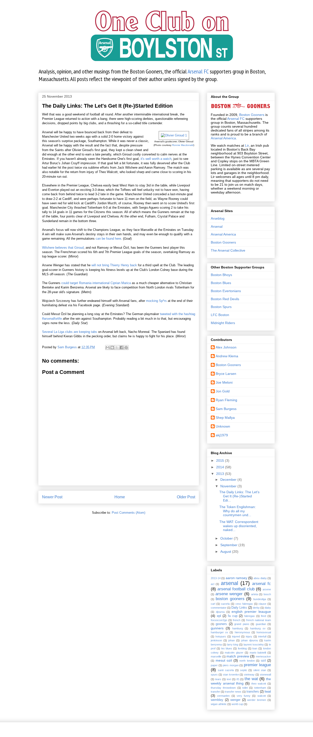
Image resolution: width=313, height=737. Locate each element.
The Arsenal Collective (228, 250)
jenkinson (216, 640)
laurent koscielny (254, 644)
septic (243, 670)
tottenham (260, 687)
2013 (220, 474)
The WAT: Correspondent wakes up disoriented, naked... (238, 526)
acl (212, 584)
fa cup (232, 616)
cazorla (225, 603)
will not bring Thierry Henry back (114, 265)
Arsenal (217, 226)
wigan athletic (219, 704)
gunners (217, 628)
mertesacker (263, 656)
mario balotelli (258, 652)
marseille (216, 656)
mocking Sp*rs (156, 301)
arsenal (229, 583)
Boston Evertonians (226, 291)
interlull (262, 636)
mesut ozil (224, 660)
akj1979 (222, 435)
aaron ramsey (236, 578)
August (226, 551)
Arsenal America (223, 234)
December (228, 479)
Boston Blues (221, 283)
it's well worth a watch (156, 159)
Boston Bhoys (221, 275)
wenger (235, 700)
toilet (245, 687)
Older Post (186, 497)
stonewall (265, 674)
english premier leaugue (251, 612)
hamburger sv (219, 632)
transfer (215, 691)
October (227, 538)
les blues (226, 648)
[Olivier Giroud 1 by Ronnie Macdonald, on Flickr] (174, 135)
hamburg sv (258, 628)
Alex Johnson (226, 347)
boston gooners (230, 598)
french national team (258, 620)
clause (262, 603)
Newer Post (52, 497)
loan (254, 648)
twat (268, 691)
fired (263, 615)
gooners (221, 624)
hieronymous (242, 632)
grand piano (241, 624)
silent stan (259, 670)
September (229, 545)
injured (236, 636)
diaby (268, 607)
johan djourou (249, 640)
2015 (220, 460)
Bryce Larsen (226, 374)
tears (218, 679)
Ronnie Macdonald (182, 145)
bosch (267, 594)
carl (213, 603)
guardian (261, 624)
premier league (257, 665)
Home (119, 497)
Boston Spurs (221, 307)
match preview (237, 656)
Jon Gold (223, 391)
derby (256, 607)
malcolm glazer (234, 652)
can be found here (108, 238)
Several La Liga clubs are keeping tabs (69, 332)
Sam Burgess (226, 409)
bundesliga (259, 599)
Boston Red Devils (225, 299)
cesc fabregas (244, 603)
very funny (243, 695)
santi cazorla (226, 670)
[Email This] (107, 347)
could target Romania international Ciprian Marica (96, 283)
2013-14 (216, 578)
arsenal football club (236, 589)
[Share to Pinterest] (126, 347)
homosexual (264, 632)
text (229, 679)
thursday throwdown (223, 687)
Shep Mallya (225, 418)
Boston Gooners (251, 115)
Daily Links (239, 607)
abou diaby (260, 578)
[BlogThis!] (112, 347)
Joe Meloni (224, 382)
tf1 (237, 679)
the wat (251, 678)
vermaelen (223, 695)
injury (249, 636)
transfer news (233, 691)
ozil (263, 660)
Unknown (223, 426)
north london (247, 660)
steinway (249, 674)
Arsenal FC (198, 71)
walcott (261, 695)
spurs (214, 674)
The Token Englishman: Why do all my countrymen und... (237, 511)
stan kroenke (231, 674)
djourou (220, 611)
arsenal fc (261, 583)
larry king (232, 644)
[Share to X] (116, 347)
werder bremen (256, 699)
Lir (247, 145)
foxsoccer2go (219, 620)
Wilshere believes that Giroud (63, 247)
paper (214, 665)
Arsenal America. (224, 138)
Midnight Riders (223, 323)
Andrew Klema (227, 356)
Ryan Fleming (226, 400)
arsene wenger (229, 594)
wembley (217, 700)
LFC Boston (220, 315)
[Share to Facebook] (121, 347)
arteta (254, 594)
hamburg (237, 628)
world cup (237, 704)
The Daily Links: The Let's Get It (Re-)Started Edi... (239, 496)
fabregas (249, 615)
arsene (267, 589)
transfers (252, 691)
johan (231, 640)
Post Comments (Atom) (128, 512)
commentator (218, 607)
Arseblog (217, 218)
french (236, 620)
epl (219, 616)
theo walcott (258, 683)
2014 (220, 467)
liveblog (242, 648)
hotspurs (220, 636)
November (228, 486)
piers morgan (231, 665)
